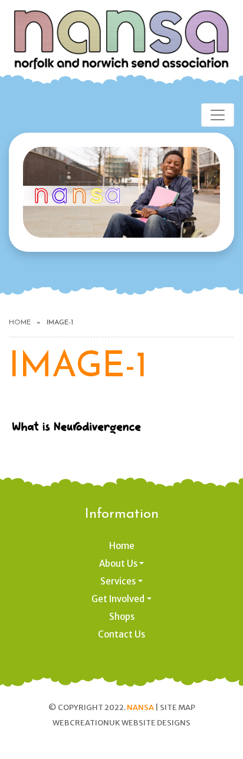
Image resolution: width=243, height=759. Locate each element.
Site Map (177, 707)
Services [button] (118, 581)
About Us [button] (118, 563)
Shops (121, 616)
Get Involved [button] (118, 598)
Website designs (156, 723)
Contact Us (121, 634)
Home (20, 322)
